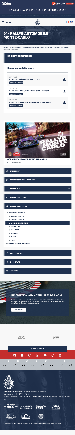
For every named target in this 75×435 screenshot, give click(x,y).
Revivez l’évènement (27, 16)
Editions (12, 47)
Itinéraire (14, 233)
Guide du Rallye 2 (17, 220)
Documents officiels (61, 47)
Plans (13, 240)
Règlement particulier (19, 223)
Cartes (13, 237)
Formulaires (16, 227)
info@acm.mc (8, 394)
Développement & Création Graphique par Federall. (47, 424)
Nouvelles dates (53, 16)
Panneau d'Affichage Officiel (19, 244)
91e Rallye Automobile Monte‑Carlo (27, 47)
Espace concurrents (46, 47)
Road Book (15, 230)
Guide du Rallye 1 (17, 216)
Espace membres (66, 16)
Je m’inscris (19, 309)
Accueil (6, 47)
